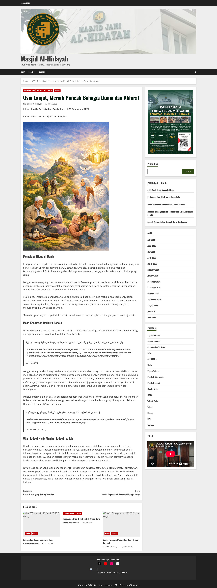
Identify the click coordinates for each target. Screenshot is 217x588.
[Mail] (117, 563)
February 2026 (153, 269)
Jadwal (42, 72)
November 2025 (153, 287)
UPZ (149, 418)
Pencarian (152, 164)
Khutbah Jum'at (153, 383)
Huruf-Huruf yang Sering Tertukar (38, 492)
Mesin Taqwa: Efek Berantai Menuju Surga (121, 492)
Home (23, 72)
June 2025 (151, 317)
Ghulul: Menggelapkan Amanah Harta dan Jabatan (167, 222)
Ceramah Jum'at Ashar (156, 347)
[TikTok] (99, 563)
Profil (31, 72)
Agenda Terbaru (153, 335)
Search (188, 171)
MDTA (149, 395)
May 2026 (151, 251)
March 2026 (152, 263)
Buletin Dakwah (153, 341)
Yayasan (150, 424)
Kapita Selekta (29, 91)
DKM (149, 353)
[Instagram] (111, 563)
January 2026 (152, 275)
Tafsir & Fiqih (69, 513)
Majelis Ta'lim (152, 389)
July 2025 (151, 311)
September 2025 (154, 299)
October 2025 (153, 293)
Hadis (28, 533)
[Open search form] (195, 72)
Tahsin (149, 406)
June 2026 (151, 245)
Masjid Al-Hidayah (44, 58)
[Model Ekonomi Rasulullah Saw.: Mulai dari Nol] (121, 524)
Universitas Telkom (118, 572)
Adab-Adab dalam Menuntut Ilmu (38, 540)
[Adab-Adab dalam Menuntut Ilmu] (41, 524)
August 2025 (152, 305)
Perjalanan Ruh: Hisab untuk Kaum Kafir (81, 519)
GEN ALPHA (152, 359)
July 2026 (151, 239)
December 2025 (153, 281)
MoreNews (120, 585)
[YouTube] (105, 563)
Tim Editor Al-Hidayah (32, 104)
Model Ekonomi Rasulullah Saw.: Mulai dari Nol (120, 541)
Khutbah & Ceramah (44, 91)
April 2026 (151, 257)
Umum (57, 91)
